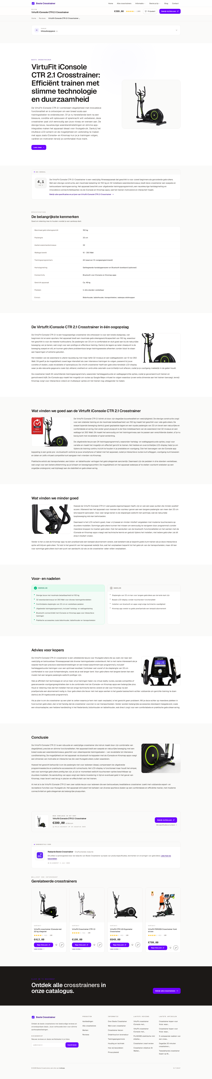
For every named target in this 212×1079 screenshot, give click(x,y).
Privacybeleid (113, 1052)
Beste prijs (154, 3)
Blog (166, 3)
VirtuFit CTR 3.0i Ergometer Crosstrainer (121, 930)
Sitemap (177, 1068)
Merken (85, 1030)
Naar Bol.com (42, 945)
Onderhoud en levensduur (118, 1035)
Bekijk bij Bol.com (168, 11)
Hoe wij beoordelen (115, 1048)
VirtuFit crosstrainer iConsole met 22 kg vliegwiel (48, 930)
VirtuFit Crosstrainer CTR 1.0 (83, 929)
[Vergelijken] (62, 945)
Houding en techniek (116, 1043)
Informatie (139, 3)
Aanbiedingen (87, 1021)
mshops (62, 1068)
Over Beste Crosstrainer (117, 1021)
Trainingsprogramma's (116, 1039)
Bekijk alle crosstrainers (165, 991)
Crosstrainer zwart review (143, 1043)
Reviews (42, 18)
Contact (175, 3)
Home (110, 3)
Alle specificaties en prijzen (165, 825)
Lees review (38, 949)
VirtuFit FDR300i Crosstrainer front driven (162, 930)
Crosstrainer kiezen (115, 1030)
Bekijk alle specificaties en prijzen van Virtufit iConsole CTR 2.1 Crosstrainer (80, 194)
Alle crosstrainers (124, 3)
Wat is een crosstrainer (117, 1026)
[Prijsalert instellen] (56, 945)
